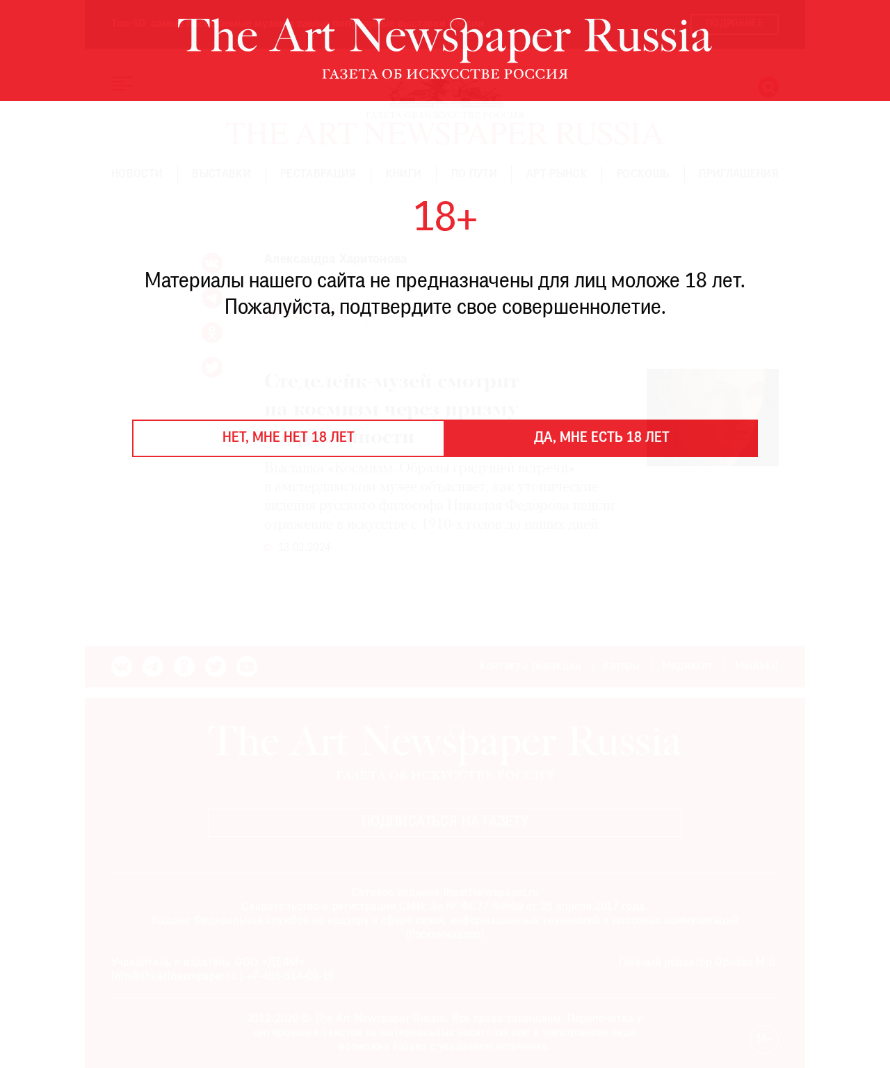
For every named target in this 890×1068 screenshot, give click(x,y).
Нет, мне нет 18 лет (288, 438)
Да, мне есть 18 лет (602, 438)
